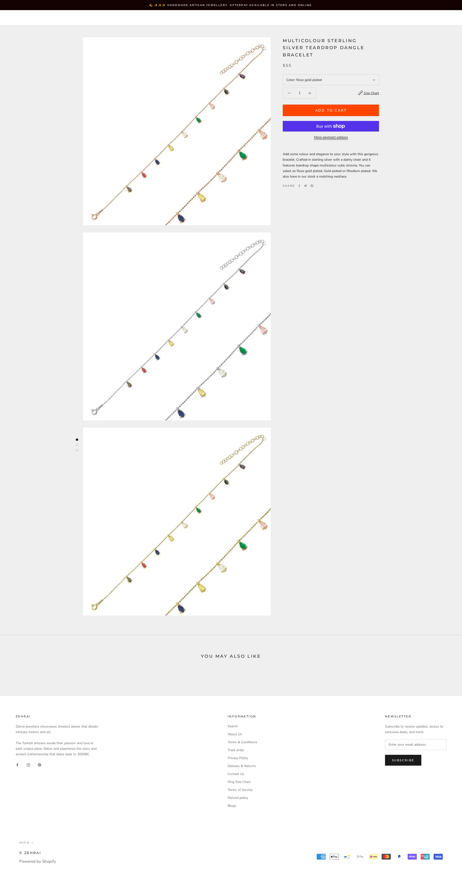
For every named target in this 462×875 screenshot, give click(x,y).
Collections (81, 18)
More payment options (331, 137)
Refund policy (238, 797)
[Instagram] (28, 764)
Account (371, 18)
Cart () (441, 18)
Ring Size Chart (239, 782)
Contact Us (236, 774)
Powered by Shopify (37, 861)
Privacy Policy (238, 758)
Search (418, 18)
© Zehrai (30, 853)
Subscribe (403, 760)
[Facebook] (299, 185)
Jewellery (45, 18)
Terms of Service (240, 790)
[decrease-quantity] (289, 93)
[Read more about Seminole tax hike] (77, 439)
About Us (235, 734)
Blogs (232, 805)
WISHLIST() (395, 18)
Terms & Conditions (242, 742)
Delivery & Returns (242, 766)
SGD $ (347, 18)
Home (18, 18)
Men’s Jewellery (123, 18)
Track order (236, 750)
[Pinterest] (311, 185)
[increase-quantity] (310, 93)
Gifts (157, 18)
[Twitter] (305, 185)
